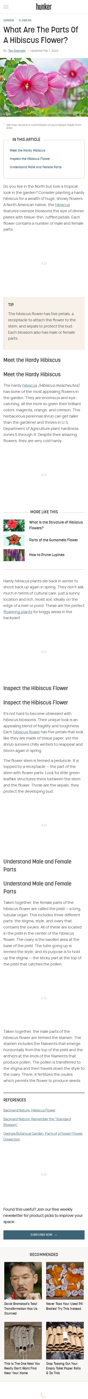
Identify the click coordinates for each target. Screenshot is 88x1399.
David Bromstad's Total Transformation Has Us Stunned (20, 1308)
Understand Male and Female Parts (36, 167)
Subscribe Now (41, 1235)
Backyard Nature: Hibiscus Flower (29, 1110)
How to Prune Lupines (47, 555)
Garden (8, 20)
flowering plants (17, 612)
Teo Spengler (17, 50)
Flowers (25, 20)
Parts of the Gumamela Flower (53, 540)
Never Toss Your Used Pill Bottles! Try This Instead (64, 1306)
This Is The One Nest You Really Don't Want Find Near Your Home (22, 1368)
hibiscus (62, 205)
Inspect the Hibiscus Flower (30, 159)
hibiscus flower (26, 732)
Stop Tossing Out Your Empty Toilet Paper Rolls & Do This (63, 1368)
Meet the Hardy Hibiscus (27, 150)
